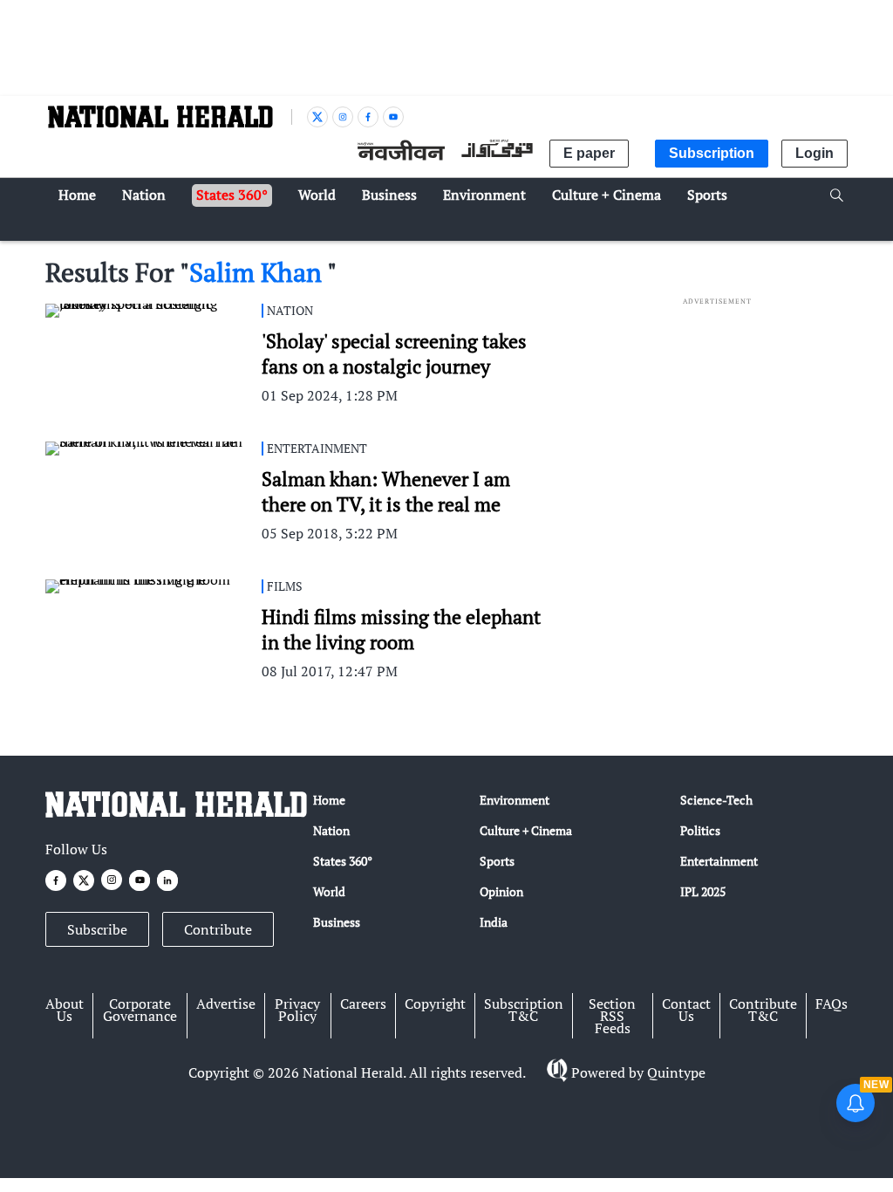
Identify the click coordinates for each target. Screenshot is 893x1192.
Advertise (226, 1003)
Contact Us (686, 1009)
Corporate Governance (140, 1009)
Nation (331, 830)
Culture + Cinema (526, 830)
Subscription (711, 153)
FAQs (831, 1003)
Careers (363, 1003)
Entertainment (719, 861)
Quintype (676, 1072)
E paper (589, 153)
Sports (497, 861)
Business (336, 922)
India (494, 922)
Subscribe (97, 929)
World (329, 891)
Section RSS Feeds (612, 1016)
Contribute (218, 929)
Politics (700, 830)
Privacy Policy (297, 1009)
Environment (514, 799)
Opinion (501, 891)
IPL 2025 (703, 891)
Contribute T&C (763, 1009)
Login (814, 153)
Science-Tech (716, 799)
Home (329, 799)
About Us (64, 1009)
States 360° (342, 861)
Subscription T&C (523, 1009)
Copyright (435, 1003)
